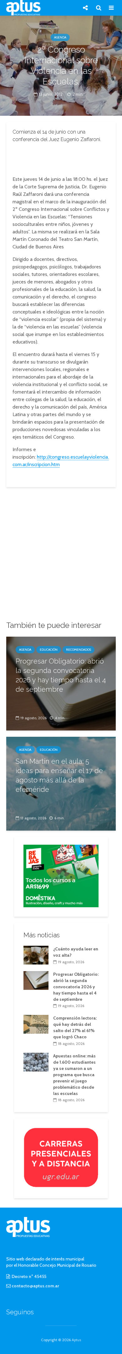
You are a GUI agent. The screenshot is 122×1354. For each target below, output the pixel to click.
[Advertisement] (61, 157)
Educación (49, 650)
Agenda (60, 37)
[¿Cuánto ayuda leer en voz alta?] (35, 954)
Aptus (76, 1339)
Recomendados (78, 650)
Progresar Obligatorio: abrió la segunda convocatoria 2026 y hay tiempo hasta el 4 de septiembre (61, 675)
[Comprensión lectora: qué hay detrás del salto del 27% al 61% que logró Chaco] (35, 1024)
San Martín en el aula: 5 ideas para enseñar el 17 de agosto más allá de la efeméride (59, 775)
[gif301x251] (61, 1157)
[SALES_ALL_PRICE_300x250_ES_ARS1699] (61, 875)
